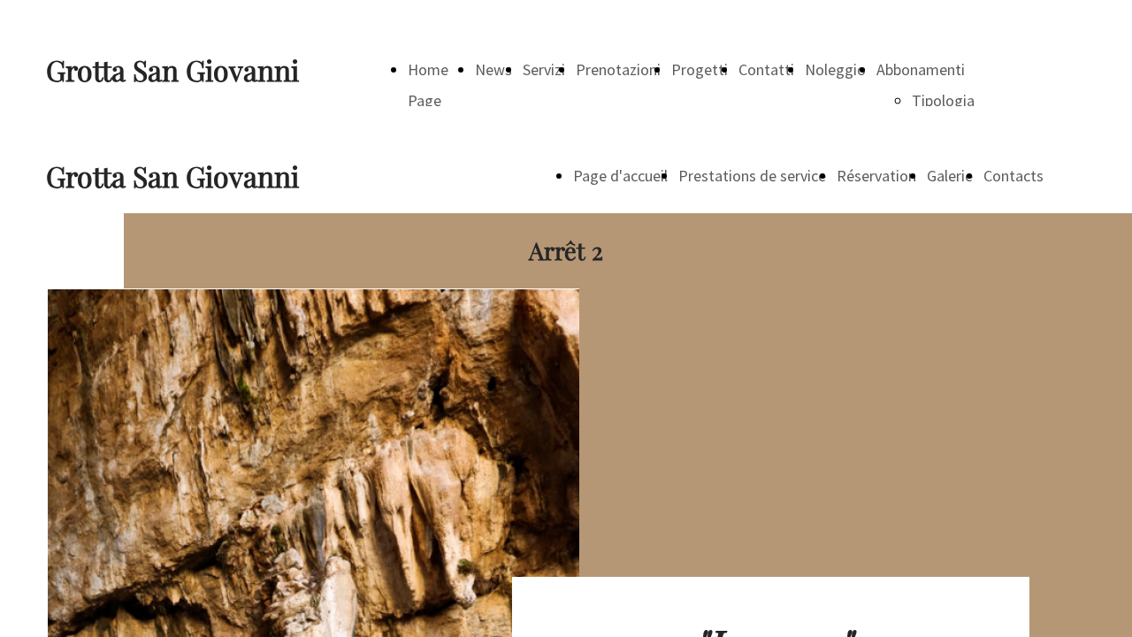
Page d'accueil (620, 175)
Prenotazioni (618, 69)
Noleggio (835, 69)
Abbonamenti (920, 69)
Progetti (699, 69)
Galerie (950, 175)
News (493, 69)
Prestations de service (752, 175)
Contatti (766, 69)
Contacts (1013, 175)
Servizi (544, 69)
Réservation (876, 175)
